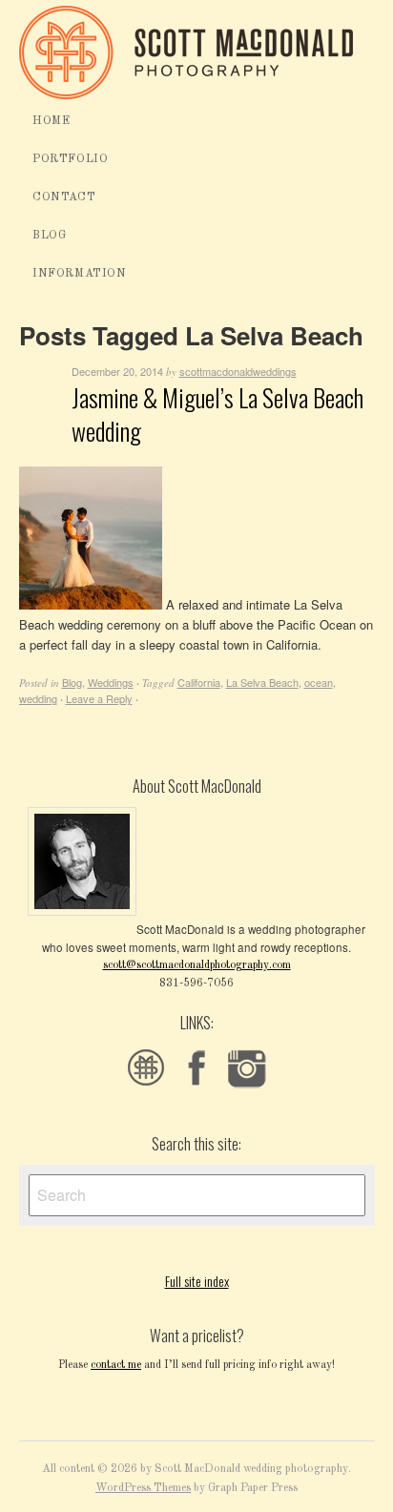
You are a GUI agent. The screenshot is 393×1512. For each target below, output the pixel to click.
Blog (49, 235)
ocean (318, 682)
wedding (38, 698)
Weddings (111, 682)
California (198, 682)
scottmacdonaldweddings (238, 371)
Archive (40, 396)
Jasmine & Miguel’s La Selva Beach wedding (217, 414)
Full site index (197, 1281)
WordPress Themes (143, 1488)
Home (51, 121)
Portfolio (70, 159)
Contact (63, 197)
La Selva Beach (262, 682)
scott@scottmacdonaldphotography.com (197, 965)
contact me (116, 1365)
